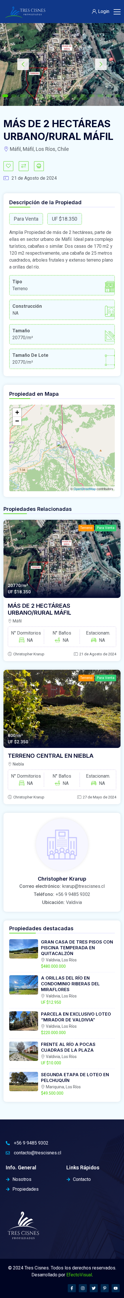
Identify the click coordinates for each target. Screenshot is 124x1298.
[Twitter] (94, 1288)
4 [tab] (31, 95)
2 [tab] (14, 95)
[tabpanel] (62, 64)
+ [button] (17, 412)
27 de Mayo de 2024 (99, 797)
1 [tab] (5, 95)
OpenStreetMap (85, 488)
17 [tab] (58, 98)
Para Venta (105, 528)
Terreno (86, 528)
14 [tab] (118, 95)
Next (101, 64)
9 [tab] (74, 95)
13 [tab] (109, 95)
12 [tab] (100, 95)
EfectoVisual (79, 1275)
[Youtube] (116, 1288)
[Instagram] (83, 1288)
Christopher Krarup (28, 654)
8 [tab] (66, 95)
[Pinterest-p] (105, 1288)
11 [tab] (92, 95)
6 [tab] (48, 95)
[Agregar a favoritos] (8, 166)
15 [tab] (41, 98)
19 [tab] (76, 98)
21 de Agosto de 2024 (97, 654)
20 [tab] (84, 98)
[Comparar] (24, 166)
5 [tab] (40, 95)
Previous (23, 64)
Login (103, 11)
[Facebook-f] (72, 1288)
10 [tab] (83, 95)
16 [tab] (50, 98)
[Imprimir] (39, 166)
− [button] (17, 421)
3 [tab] (22, 95)
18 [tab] (67, 98)
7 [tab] (57, 95)
